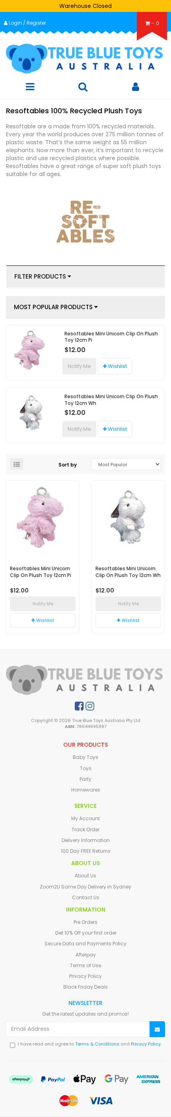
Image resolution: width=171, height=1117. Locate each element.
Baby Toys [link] (85, 757)
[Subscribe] (157, 1029)
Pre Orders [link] (85, 922)
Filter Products (41, 276)
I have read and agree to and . (89, 1044)
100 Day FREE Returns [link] (86, 851)
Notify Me (79, 366)
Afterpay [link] (86, 954)
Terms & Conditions (97, 1044)
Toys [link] (85, 768)
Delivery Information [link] (86, 840)
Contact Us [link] (85, 897)
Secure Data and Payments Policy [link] (85, 943)
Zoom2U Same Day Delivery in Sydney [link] (85, 886)
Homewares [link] (85, 789)
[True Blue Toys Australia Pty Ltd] (85, 59)
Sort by (67, 464)
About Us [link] (85, 875)
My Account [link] (85, 818)
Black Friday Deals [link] (85, 986)
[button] (115, 366)
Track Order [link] (85, 829)
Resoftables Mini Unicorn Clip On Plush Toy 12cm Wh (111, 400)
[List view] (16, 464)
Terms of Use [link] (85, 965)
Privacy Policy (146, 1044)
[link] (79, 706)
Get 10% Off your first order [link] (86, 932)
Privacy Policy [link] (85, 976)
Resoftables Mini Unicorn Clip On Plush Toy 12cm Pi (111, 337)
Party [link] (85, 779)
